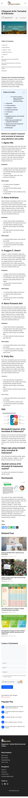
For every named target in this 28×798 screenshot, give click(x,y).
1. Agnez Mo (9, 103)
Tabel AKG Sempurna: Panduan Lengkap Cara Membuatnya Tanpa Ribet (12, 609)
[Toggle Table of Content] (23, 92)
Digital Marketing (5, 760)
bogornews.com (9, 17)
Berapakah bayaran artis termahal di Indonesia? (15, 117)
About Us (3, 769)
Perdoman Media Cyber (7, 776)
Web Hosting (4, 757)
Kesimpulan (10, 127)
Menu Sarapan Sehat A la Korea (13, 722)
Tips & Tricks (4, 762)
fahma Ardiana (4, 581)
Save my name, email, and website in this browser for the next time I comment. (14, 676)
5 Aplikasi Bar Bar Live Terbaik (13, 717)
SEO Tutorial (4, 755)
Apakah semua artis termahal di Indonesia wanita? (14, 124)
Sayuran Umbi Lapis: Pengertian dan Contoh (15, 727)
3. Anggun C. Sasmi (11, 107)
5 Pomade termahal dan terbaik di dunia (14, 712)
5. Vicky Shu (9, 112)
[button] (25, 3)
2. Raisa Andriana (10, 105)
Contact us (4, 772)
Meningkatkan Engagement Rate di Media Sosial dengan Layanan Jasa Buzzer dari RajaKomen (13, 632)
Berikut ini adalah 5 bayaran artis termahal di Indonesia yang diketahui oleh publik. (18, 99)
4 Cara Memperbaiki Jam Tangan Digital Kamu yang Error (14, 707)
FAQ (7, 114)
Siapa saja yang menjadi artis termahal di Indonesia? (14, 120)
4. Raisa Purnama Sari (12, 109)
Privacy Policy (5, 774)
